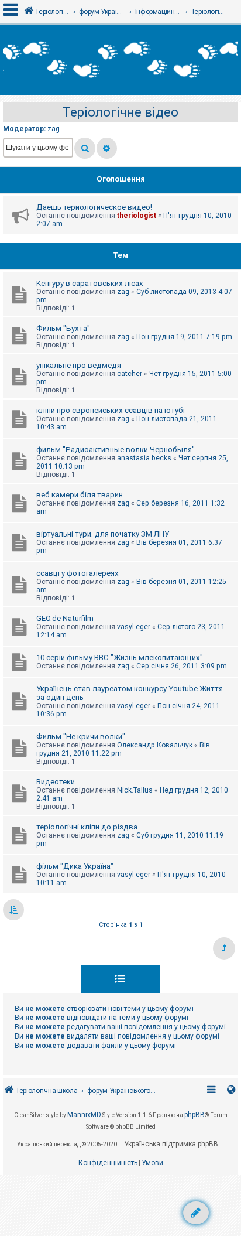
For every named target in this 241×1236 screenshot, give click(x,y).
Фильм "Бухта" (63, 328)
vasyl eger (133, 627)
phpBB (194, 1115)
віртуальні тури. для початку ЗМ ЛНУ (102, 534)
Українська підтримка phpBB (171, 1144)
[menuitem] (107, 1163)
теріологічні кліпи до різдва (86, 826)
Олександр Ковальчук (154, 745)
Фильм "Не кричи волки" (80, 736)
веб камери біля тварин (79, 494)
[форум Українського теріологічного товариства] (120, 60)
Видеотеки (55, 781)
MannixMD (84, 1115)
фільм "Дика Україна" (74, 866)
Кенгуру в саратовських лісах (89, 283)
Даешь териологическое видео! (94, 207)
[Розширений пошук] (107, 148)
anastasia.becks (144, 458)
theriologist (136, 215)
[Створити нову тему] (196, 1212)
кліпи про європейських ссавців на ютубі (110, 410)
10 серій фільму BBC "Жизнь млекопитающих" (119, 657)
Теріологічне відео (120, 112)
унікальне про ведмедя (78, 365)
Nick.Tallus (135, 790)
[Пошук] (84, 148)
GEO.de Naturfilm (65, 618)
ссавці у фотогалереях (77, 573)
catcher (129, 374)
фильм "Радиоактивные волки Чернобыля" (115, 449)
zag (53, 129)
